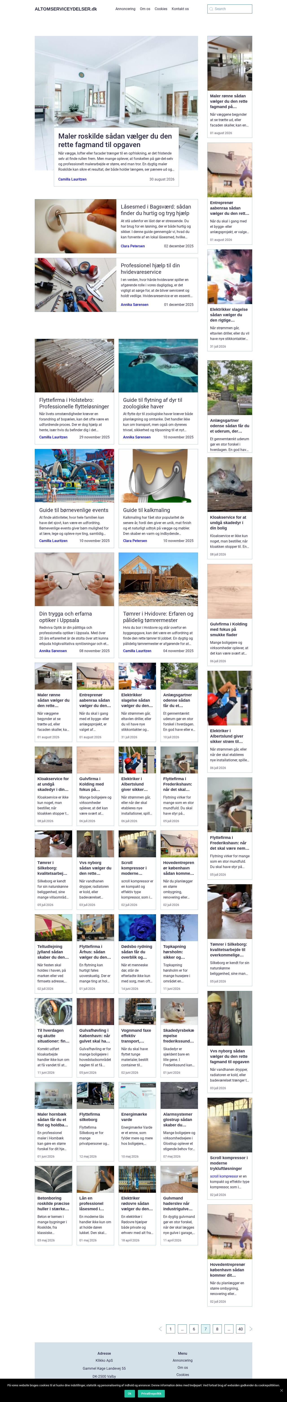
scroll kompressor (224, 1176)
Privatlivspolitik (151, 1393)
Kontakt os (180, 9)
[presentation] (44, 103)
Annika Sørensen (134, 305)
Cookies (161, 9)
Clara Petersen (133, 246)
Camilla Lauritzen (72, 179)
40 (240, 1329)
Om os (145, 9)
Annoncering (125, 9)
